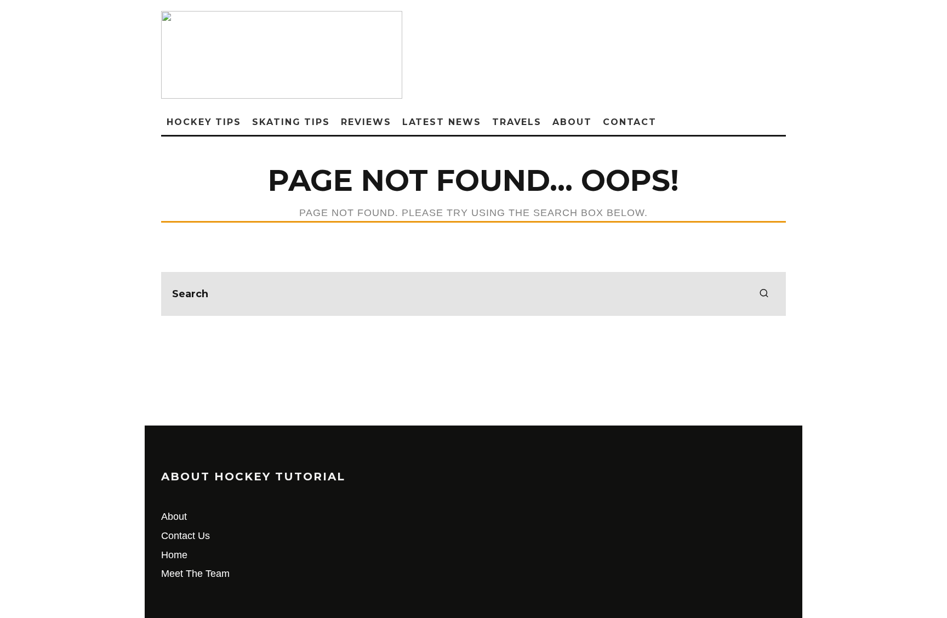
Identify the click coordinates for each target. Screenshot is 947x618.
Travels (516, 122)
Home (174, 554)
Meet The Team (195, 573)
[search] (764, 294)
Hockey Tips (204, 122)
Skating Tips (291, 122)
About (572, 122)
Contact (630, 122)
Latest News (441, 122)
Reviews (366, 122)
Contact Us (185, 535)
